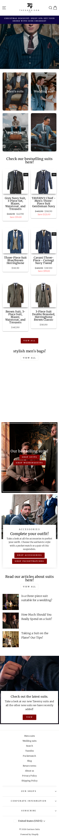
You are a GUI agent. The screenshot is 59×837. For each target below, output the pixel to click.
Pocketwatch (29, 756)
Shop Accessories (29, 555)
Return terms (29, 766)
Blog (29, 761)
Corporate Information (28, 801)
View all (29, 341)
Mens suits (29, 736)
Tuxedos (29, 751)
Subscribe (28, 811)
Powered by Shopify (29, 834)
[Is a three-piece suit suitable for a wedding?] (11, 602)
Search (29, 746)
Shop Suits (29, 457)
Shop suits (12, 60)
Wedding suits (30, 741)
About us (29, 771)
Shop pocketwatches (29, 561)
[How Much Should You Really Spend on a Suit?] (11, 621)
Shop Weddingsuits (29, 463)
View (29, 717)
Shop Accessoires (38, 60)
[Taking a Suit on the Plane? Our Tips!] (11, 639)
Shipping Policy (29, 780)
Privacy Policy (29, 775)
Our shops (28, 791)
